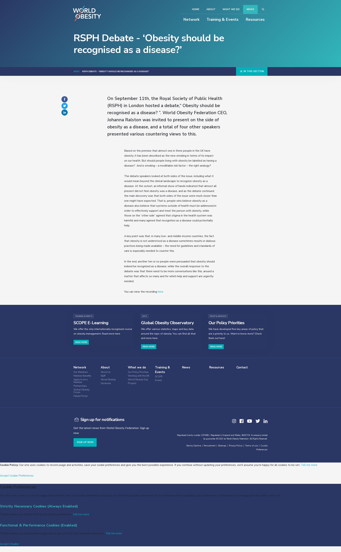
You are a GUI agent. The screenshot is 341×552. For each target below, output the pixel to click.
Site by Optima (193, 445)
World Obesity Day (138, 379)
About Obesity (108, 379)
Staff (103, 376)
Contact (242, 367)
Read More (81, 342)
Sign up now (85, 442)
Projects (132, 383)
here (160, 291)
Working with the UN (138, 376)
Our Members (81, 372)
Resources (255, 19)
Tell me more (309, 465)
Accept (4, 475)
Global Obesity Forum (82, 391)
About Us (105, 372)
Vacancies (106, 383)
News (250, 9)
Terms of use (251, 445)
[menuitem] (86, 372)
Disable (14, 544)
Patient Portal (81, 396)
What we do (231, 9)
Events (158, 380)
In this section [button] (253, 71)
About (210, 9)
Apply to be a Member (81, 381)
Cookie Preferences (22, 475)
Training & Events (223, 19)
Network (191, 19)
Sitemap (222, 445)
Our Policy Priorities (138, 372)
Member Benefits (82, 376)
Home (195, 9)
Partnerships (80, 386)
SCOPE (159, 376)
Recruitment (209, 445)
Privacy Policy (235, 445)
